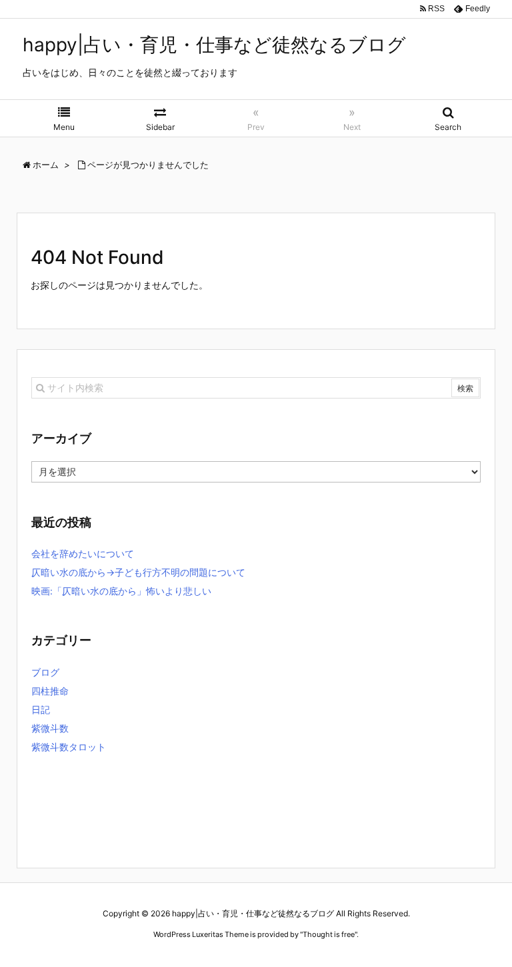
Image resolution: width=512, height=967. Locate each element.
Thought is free (329, 934)
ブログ (45, 672)
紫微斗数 (50, 728)
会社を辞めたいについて (82, 553)
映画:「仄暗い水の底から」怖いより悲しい (121, 590)
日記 (40, 709)
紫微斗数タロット (68, 746)
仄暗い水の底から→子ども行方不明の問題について (138, 572)
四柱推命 (50, 690)
